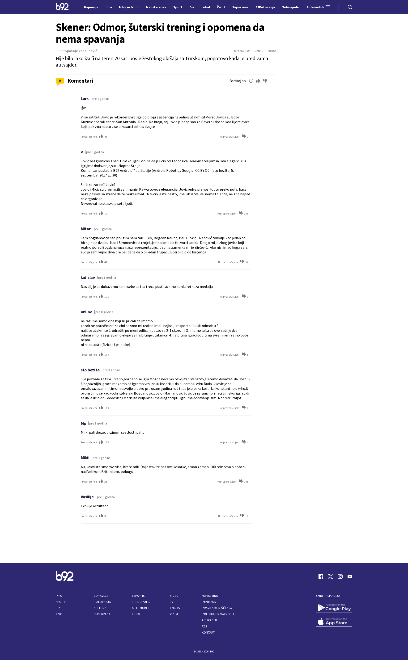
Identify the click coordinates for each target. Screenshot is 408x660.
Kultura (100, 608)
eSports (138, 596)
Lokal (136, 614)
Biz (58, 608)
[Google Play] (334, 608)
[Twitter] (330, 576)
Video (174, 596)
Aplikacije (210, 620)
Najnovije (91, 7)
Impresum (209, 602)
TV (172, 602)
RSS (204, 626)
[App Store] (334, 622)
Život (60, 614)
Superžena (102, 614)
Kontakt (208, 633)
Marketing (210, 596)
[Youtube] (350, 576)
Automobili (140, 608)
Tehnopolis (141, 602)
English (176, 608)
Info (59, 596)
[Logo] (62, 7)
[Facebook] (321, 576)
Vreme (175, 614)
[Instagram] (340, 576)
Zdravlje (101, 596)
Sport (60, 602)
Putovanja (102, 602)
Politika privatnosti (218, 614)
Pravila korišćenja (217, 608)
